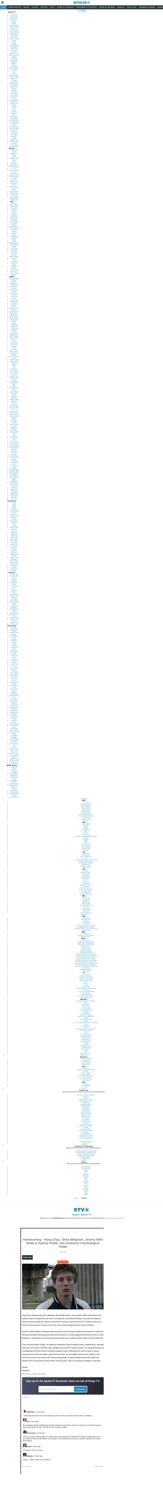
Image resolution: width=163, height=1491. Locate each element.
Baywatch (86, 875)
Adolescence (14, 283)
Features (83, 1088)
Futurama (14, 211)
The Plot (14, 251)
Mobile (86, 1171)
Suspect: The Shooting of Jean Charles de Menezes (14, 560)
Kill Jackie (14, 675)
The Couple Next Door (86, 1079)
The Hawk (14, 461)
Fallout (14, 659)
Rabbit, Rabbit (14, 399)
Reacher (14, 699)
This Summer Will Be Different (14, 479)
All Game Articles (86, 1166)
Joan (85, 858)
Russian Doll (14, 408)
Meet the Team (86, 1115)
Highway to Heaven (86, 885)
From (14, 779)
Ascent (14, 507)
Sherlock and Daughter (86, 863)
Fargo (86, 983)
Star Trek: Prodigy (14, 420)
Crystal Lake (14, 576)
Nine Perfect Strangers (14, 219)
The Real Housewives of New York (86, 962)
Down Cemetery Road (14, 39)
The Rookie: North (86, 819)
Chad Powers (14, 207)
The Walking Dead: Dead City (86, 927)
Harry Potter (86, 1013)
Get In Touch (81, 10)
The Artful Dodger (14, 245)
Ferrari (14, 42)
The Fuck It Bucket (14, 453)
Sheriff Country (86, 849)
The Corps (14, 441)
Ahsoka (14, 157)
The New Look (14, 127)
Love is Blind (14, 373)
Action (86, 1180)
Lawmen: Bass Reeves (14, 528)
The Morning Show (14, 124)
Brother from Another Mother (14, 26)
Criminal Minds (14, 511)
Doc (86, 880)
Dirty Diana (14, 651)
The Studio (14, 133)
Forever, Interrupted (14, 342)
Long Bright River (14, 583)
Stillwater (14, 714)
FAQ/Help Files (86, 1106)
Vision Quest (14, 191)
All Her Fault (14, 574)
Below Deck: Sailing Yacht (86, 944)
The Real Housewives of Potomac (86, 965)
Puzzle (86, 1193)
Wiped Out (14, 622)
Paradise (14, 230)
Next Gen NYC (86, 946)
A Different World (14, 280)
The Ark (86, 1087)
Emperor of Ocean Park (14, 776)
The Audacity (86, 922)
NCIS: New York (86, 844)
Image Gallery (86, 1109)
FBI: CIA (85, 833)
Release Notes (86, 1129)
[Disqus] (63, 1435)
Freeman (14, 579)
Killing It (14, 581)
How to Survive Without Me (86, 1016)
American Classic (14, 768)
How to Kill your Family (14, 357)
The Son (85, 1044)
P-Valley (85, 1071)
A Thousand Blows (14, 151)
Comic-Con (85, 1098)
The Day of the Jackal (14, 603)
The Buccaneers (14, 116)
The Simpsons (86, 892)
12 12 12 (14, 14)
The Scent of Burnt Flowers (86, 996)
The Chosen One (14, 438)
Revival (86, 1084)
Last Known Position (14, 678)
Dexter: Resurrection (86, 1058)
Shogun (14, 275)
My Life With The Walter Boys (14, 382)
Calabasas (14, 330)
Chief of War (14, 30)
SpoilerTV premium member (114, 1218)
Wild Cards (86, 867)
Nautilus (85, 921)
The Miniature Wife (14, 610)
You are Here (86, 1080)
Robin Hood (14, 790)
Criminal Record (14, 32)
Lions (86, 1024)
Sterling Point (14, 712)
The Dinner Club (14, 446)
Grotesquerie (86, 987)
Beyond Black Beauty (14, 633)
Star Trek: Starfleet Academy (14, 549)
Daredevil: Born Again (14, 159)
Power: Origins (86, 1074)
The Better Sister (14, 718)
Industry (86, 1018)
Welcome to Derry (86, 1053)
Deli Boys (14, 210)
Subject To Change (86, 1030)
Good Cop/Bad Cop (86, 857)
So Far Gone (14, 413)
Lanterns (86, 1021)
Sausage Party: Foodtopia (14, 708)
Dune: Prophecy (86, 1009)
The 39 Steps (14, 431)
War (86, 1052)
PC (86, 1173)
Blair (86, 1002)
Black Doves (14, 313)
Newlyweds (85, 908)
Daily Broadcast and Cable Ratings (86, 1151)
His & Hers (14, 350)
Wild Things (14, 141)
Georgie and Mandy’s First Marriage (86, 836)
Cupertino (86, 825)
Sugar (14, 110)
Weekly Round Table (86, 1141)
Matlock (86, 841)
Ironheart (14, 163)
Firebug (14, 43)
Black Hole (14, 315)
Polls (52, 7)
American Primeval (14, 294)
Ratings (86, 1127)
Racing (86, 1185)
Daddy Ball (14, 333)
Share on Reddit (63, 1262)
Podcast (85, 1123)
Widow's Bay (14, 140)
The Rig (14, 742)
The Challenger (14, 724)
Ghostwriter (14, 48)
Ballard (14, 631)
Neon (14, 386)
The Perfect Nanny (86, 1041)
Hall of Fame (86, 1107)
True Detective (86, 1049)
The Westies (14, 797)
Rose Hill (14, 705)
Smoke (14, 105)
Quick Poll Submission (86, 1126)
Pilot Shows (85, 1118)
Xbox (85, 1179)
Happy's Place (86, 902)
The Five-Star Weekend (14, 596)
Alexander (14, 285)
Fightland (86, 1068)
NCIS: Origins (86, 845)
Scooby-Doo (14, 411)
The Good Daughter (14, 606)
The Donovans (86, 1063)
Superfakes (14, 591)
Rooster (86, 1027)
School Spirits (14, 541)
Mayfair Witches (86, 936)
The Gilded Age (86, 1036)
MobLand (14, 534)
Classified (14, 646)
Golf (14, 348)
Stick (14, 108)
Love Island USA (14, 586)
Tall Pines (14, 429)
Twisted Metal (14, 617)
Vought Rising (14, 759)
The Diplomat (14, 447)
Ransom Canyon (14, 402)
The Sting (14, 132)
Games (84, 1160)
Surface (14, 112)
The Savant (14, 130)
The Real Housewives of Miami (86, 958)
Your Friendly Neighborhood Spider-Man (14, 198)
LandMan (14, 526)
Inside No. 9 (14, 669)
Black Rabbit (14, 318)
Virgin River (14, 492)
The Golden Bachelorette (85, 816)
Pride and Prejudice (14, 397)
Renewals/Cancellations (86, 1130)
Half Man (86, 1012)
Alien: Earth (14, 270)
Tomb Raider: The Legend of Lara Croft (14, 484)
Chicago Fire (86, 897)
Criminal (14, 647)
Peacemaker (86, 1026)
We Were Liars (14, 760)
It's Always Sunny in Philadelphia (86, 988)
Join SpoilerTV (81, 11)
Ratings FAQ (86, 1159)
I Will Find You (14, 360)
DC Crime (86, 1005)
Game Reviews (86, 1168)
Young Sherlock (14, 764)
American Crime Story (86, 976)
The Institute (14, 792)
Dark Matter (14, 33)
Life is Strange (14, 682)
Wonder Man (14, 193)
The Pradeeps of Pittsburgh (14, 739)
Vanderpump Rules (86, 969)
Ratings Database (86, 1157)
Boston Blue (86, 824)
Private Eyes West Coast (86, 861)
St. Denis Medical (86, 910)
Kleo (14, 366)
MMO (86, 1194)
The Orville (14, 250)
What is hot (131, 7)
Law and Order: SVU (86, 905)
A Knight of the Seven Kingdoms (86, 1001)
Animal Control (86, 874)
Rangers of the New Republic (14, 175)
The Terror (86, 924)
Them (14, 747)
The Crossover (14, 186)
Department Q (14, 335)
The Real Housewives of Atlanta (86, 954)
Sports (86, 1191)
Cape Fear (14, 28)
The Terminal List (14, 744)
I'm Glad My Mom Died (14, 59)
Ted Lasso (14, 113)
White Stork (14, 496)
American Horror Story (86, 977)
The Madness (14, 469)
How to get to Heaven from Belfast (14, 353)
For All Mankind (14, 45)
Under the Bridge (14, 264)
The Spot (14, 258)
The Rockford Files (86, 913)
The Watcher (14, 474)
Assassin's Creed (14, 297)
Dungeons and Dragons (14, 516)
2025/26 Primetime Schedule (86, 1095)
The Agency (85, 1060)
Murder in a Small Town (86, 889)
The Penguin (86, 1040)
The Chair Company (86, 1035)
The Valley (86, 968)
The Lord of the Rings (14, 733)
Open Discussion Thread (86, 1099)
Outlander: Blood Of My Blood (86, 1069)
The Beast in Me (14, 433)
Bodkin (14, 323)
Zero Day (14, 499)
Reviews (86, 1132)
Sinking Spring (14, 100)
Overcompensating (14, 696)
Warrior (14, 571)
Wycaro (14, 143)
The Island (14, 248)
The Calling (14, 601)
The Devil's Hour (14, 726)
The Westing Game (86, 1046)
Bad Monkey (14, 17)
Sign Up (76, 1198)
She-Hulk (14, 178)
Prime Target (14, 95)
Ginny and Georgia (14, 345)
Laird (14, 524)
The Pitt (86, 1043)
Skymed (14, 542)
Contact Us (86, 1102)
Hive (14, 666)
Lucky (14, 73)
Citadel (14, 644)
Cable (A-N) (83, 914)
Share (25, 1397)
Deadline (25, 1370)
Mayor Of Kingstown (14, 531)
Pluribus (14, 90)
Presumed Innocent (14, 92)
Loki (14, 168)
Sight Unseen (86, 864)
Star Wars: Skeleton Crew (14, 180)
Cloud (86, 1170)
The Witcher (14, 476)
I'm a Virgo (14, 667)
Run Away (14, 404)
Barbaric (14, 305)
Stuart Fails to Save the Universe (86, 1029)
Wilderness (14, 762)
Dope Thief (14, 37)
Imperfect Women (14, 62)
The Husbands (14, 122)
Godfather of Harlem (14, 781)
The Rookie (85, 817)
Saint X (14, 241)
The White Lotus (86, 1047)
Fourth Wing (14, 661)
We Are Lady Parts (14, 620)
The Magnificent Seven (14, 794)
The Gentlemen (14, 456)
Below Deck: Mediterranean (86, 943)
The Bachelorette (86, 813)
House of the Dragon (86, 1015)
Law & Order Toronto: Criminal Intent (86, 860)
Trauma (14, 567)
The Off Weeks (14, 128)
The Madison (14, 566)
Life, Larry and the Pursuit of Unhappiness (86, 1022)
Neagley (14, 692)
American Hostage (14, 771)
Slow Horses (14, 103)
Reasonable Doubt (14, 237)
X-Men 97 (14, 195)
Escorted (14, 652)
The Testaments (14, 260)
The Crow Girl (14, 564)
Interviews (86, 1110)
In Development (86, 1112)
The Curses (14, 444)
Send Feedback (86, 1133)
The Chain (86, 1033)
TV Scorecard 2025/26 (86, 1138)
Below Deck (86, 940)
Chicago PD (86, 900)
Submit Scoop (86, 1140)
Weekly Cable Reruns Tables (86, 1154)
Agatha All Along (14, 154)
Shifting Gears (86, 810)
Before (14, 23)
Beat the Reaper (14, 21)
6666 (14, 506)
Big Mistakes (14, 311)
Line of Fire (86, 907)
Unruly (86, 1050)
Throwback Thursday (86, 1137)
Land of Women (14, 68)
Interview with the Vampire (86, 935)
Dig (14, 577)
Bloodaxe (14, 639)
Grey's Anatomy (86, 806)
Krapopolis (86, 886)
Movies (26, 7)
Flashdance (14, 521)
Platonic (14, 88)
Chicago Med (86, 899)
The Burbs (14, 599)
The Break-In (14, 594)
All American (86, 853)
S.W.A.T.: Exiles (86, 1077)
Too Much (14, 487)
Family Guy (86, 882)
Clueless (14, 509)
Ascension (14, 15)
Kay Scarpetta (14, 674)
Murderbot (14, 85)
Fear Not (14, 519)
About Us (86, 1096)
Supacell (14, 423)
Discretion (14, 514)
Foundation (14, 47)
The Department (86, 1061)
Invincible (14, 670)
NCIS (86, 842)
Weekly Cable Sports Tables (86, 1155)
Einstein (85, 827)
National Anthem (86, 919)
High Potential (86, 808)
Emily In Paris (14, 338)
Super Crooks (14, 424)
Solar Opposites (14, 243)
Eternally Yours (85, 830)
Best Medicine (86, 877)
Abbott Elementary (85, 805)
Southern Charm (86, 949)
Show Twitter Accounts (86, 1135)
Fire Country (86, 835)
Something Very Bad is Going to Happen (14, 416)
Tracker (86, 850)
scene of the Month (65, 7)
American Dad (86, 872)
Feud (85, 985)
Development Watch (86, 1101)
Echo (14, 162)
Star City (14, 107)
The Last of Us (86, 1038)
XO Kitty (14, 497)
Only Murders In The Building (14, 227)
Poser (14, 394)
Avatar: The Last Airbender (14, 300)
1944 (14, 504)
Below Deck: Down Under (86, 941)
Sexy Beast (14, 539)
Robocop (14, 704)
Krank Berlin (14, 67)
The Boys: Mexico (14, 721)
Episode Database (86, 1104)
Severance (14, 97)
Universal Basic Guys (86, 894)
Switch (86, 1177)
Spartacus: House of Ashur (86, 1076)
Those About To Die (14, 615)
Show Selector (14, 7)
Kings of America (14, 363)
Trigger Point (14, 489)
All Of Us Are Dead (14, 287)
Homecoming (27, 1257)
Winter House (86, 971)
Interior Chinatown (14, 214)
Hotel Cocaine (14, 784)
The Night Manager (14, 736)
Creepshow (85, 918)
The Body (14, 436)
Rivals (14, 240)
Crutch (14, 512)
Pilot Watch (86, 1120)
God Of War (14, 664)
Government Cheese (14, 51)
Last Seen (14, 70)
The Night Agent (14, 471)
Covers (14, 331)
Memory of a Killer (86, 888)
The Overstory (14, 472)
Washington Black (14, 267)
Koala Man (14, 216)
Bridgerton (14, 325)
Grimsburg (86, 883)
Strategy (85, 1190)
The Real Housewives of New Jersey (86, 960)
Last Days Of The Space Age (14, 166)
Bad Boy (14, 303)
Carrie (14, 642)
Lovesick (14, 374)
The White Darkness (14, 135)
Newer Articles (26, 1466)
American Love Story (86, 979)
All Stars (14, 627)
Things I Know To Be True (14, 749)
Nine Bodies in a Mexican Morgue (14, 787)
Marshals (86, 839)
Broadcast (84, 798)
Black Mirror (14, 316)
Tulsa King (14, 569)
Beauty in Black (14, 308)
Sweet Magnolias (14, 427)
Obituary (14, 225)
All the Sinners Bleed (14, 290)
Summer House (86, 948)
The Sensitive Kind (86, 997)
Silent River (14, 710)
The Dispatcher (14, 120)
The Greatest (14, 730)
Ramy (14, 235)
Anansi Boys (14, 629)
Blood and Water (14, 320)
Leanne (14, 368)
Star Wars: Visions (14, 184)
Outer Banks (14, 393)
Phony (14, 231)
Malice (14, 684)
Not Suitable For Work (14, 222)
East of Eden (14, 336)
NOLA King (14, 536)
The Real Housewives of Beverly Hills (86, 955)
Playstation (86, 1174)
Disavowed (14, 35)
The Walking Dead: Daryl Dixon (86, 925)
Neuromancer (14, 87)
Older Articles (99, 1466)
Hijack (14, 57)
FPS (86, 1184)
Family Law (85, 855)
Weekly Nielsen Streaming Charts (86, 1152)
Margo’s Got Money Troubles (14, 76)
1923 (14, 502)
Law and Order (86, 903)
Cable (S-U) (83, 1055)
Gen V (14, 662)
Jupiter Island (14, 361)
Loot (14, 72)
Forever (14, 340)
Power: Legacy (86, 1073)
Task (86, 1032)
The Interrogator (86, 891)
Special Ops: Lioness (14, 545)
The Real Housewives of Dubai (86, 957)
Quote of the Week (107, 7)
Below (14, 310)
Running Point (14, 406)
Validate (84, 1198)
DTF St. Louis (86, 1007)
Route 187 (14, 537)
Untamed (14, 491)
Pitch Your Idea (85, 1121)
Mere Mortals (14, 83)
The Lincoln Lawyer (14, 466)
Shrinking (14, 102)
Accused (86, 871)
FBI (86, 831)
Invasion (14, 65)
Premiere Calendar (86, 1124)
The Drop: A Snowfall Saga (86, 991)
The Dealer (14, 118)
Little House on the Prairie (14, 370)
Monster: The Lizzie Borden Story (14, 377)
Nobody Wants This (14, 388)
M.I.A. (14, 589)
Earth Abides (14, 774)
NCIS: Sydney (86, 847)
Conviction (14, 208)
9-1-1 (86, 802)
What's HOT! (86, 1143)
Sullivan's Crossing (86, 866)
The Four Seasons (14, 450)
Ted (14, 592)
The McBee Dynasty (86, 952)
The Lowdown (86, 993)
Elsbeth (86, 828)
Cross (14, 649)
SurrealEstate (86, 1085)
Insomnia (14, 522)
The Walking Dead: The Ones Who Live (86, 929)
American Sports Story (86, 980)
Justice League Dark (86, 1019)
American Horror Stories (14, 272)
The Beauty (85, 990)
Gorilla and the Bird (86, 1010)
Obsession (14, 694)
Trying (14, 138)
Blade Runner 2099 (14, 636)
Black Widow (14, 205)
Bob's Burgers (86, 878)
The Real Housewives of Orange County (86, 963)
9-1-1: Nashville (86, 803)
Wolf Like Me (14, 624)
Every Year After (14, 656)
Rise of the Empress (14, 701)
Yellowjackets (86, 1065)
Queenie (14, 233)
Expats (14, 654)
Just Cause (14, 672)
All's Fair (14, 203)
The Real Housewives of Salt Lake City (86, 966)
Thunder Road (86, 930)
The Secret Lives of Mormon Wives (14, 254)
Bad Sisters (14, 18)
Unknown (14, 757)
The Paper (14, 612)
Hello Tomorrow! (14, 55)
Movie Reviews (86, 1116)
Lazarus (14, 680)
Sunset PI (86, 911)
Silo (14, 98)
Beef (14, 306)
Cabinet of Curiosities (14, 327)
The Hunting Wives (14, 463)
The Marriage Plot (86, 994)
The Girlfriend (14, 729)
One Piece (14, 391)
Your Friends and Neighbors (14, 145)
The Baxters (14, 715)
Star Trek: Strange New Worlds (14, 554)
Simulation (86, 1188)
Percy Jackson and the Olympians (14, 171)
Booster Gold (86, 1004)
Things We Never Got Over (14, 753)
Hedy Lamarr (14, 53)
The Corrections (14, 442)
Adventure (86, 1182)
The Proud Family (14, 189)
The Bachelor (86, 811)
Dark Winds (85, 933)
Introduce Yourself (86, 1113)
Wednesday (14, 494)
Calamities (14, 641)
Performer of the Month (86, 7)
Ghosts (86, 838)
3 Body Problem (14, 278)
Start (3, 7)
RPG (85, 1187)
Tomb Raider (14, 755)
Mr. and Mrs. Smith (14, 686)
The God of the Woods (14, 458)
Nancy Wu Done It (14, 689)
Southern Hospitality (86, 951)
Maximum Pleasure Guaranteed (14, 80)
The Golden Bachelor (86, 814)
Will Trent (86, 820)
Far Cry (86, 982)
